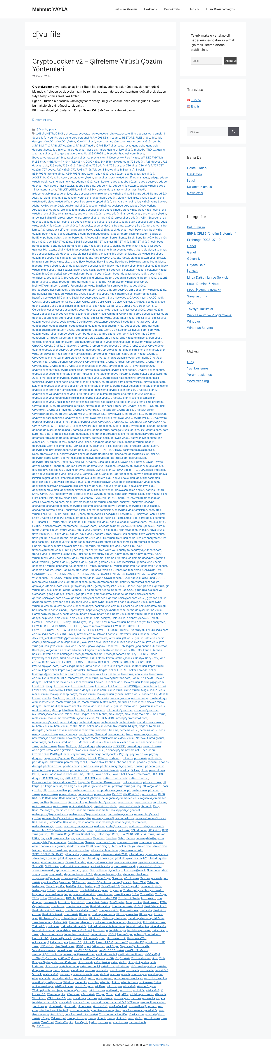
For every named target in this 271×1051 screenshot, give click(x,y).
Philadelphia (96, 762)
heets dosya (88, 613)
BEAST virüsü (122, 241)
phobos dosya (52, 766)
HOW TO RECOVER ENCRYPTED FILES (56, 626)
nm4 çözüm (156, 738)
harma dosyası (135, 609)
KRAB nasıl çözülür (53, 662)
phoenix (139, 766)
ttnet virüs (146, 910)
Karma (147, 650)
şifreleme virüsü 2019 (114, 854)
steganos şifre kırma (135, 874)
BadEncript (39, 237)
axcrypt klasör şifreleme (108, 225)
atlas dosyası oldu (79, 221)
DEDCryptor (88, 461)
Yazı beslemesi (198, 368)
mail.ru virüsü (40, 694)
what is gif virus (110, 982)
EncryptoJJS (126, 513)
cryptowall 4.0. (134, 413)
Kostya (139, 658)
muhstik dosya (69, 722)
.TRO (149, 149)
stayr (164, 870)
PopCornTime (74, 774)
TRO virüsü (83, 898)
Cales (77, 301)
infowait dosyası (107, 634)
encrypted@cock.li (91, 513)
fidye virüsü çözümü (125, 533)
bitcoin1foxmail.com (74, 257)
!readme (115, 137)
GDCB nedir (149, 577)
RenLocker (69, 822)
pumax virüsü (102, 794)
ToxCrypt (161, 894)
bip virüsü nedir (51, 257)
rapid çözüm (125, 802)
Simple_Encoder (75, 862)
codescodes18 (58, 325)
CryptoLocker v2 (147, 389)
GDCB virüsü (57, 581)
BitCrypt (93, 257)
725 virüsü (68, 165)
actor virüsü (116, 177)
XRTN (124, 994)
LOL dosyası (62, 686)
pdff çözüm (155, 758)
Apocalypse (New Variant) (140, 205)
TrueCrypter (117, 902)
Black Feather (87, 261)
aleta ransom (52, 197)
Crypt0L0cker (138, 345)
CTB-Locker (73, 425)
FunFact (83, 553)
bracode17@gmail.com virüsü (114, 281)
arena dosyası (87, 209)
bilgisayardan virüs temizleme (90, 249)
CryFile (58, 345)
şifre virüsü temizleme (104, 850)
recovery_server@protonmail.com (113, 818)
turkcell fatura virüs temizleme (106, 926)
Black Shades (104, 261)
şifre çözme (143, 846)
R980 (161, 794)
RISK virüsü (56, 834)
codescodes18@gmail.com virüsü (53, 329)
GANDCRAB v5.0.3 (113, 573)
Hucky (124, 629)
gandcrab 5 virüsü (43, 565)
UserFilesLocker (64, 946)
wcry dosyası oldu (155, 978)
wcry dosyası (104, 978)
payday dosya (139, 754)
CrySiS (45, 425)
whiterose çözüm (150, 982)
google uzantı (84, 593)
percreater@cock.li (75, 762)
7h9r (88, 169)
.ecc (120, 145)
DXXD (160, 489)
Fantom (160, 525)
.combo (156, 141)
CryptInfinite (39, 361)
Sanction (111, 838)
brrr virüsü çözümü (154, 289)
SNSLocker (52, 866)
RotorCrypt (104, 834)
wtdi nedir (112, 990)
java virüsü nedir (75, 646)
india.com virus (51, 634)
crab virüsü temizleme (133, 337)
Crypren (95, 345)
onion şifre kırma (42, 750)
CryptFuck (156, 357)
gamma (98, 557)
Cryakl (48, 345)
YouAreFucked (118, 1006)
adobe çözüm (129, 181)
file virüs (96, 537)
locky (49, 686)
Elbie (50, 497)
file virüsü (109, 537)
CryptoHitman (154, 361)
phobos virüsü (90, 766)
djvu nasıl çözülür (53, 469)
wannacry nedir (82, 974)
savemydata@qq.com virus (49, 842)
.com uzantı (127, 141)
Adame (53, 181)
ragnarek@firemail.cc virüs (122, 798)
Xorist (109, 994)
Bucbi (75, 297)
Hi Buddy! (66, 622)
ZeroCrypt (47, 1022)
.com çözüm (111, 141)
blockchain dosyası (108, 269)
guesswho (98, 601)
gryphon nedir (61, 601)
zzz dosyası (120, 1022)
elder (67, 497)
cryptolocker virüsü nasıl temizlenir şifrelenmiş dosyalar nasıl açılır (72, 401)
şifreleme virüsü (90, 854)
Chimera (112, 313)
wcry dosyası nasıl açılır (128, 978)
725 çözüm (137, 161)
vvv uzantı (132, 970)
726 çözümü (100, 165)
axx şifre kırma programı (70, 229)
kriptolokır (79, 670)
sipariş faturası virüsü (100, 862)
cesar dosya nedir (66, 309)
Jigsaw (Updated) (107, 646)
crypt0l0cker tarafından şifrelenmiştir (125, 349)
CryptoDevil (76, 361)
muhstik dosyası (89, 722)
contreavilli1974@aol (45, 337)
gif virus (159, 585)
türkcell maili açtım (137, 926)
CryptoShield (125, 409)
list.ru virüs (91, 677)
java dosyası (111, 641)
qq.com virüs (148, 794)
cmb (130, 313)
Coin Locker (119, 329)
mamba (46, 698)
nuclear (111, 742)
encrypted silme (76, 509)
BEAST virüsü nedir (144, 241)
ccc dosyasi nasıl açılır (65, 305)
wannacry (66, 974)
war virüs (44, 978)
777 (73, 169)
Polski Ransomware (53, 774)
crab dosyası (80, 337)
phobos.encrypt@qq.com (116, 766)
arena (56, 209)
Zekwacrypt (58, 1018)
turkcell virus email (43, 930)
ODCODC (119, 746)
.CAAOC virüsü (86, 141)
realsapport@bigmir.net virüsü (87, 814)
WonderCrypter (146, 986)
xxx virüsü (65, 1002)
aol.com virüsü (97, 205)
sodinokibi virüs (100, 866)
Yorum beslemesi (200, 375)
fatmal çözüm (49, 529)
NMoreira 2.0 (97, 742)
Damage (162, 425)
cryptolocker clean (71, 369)
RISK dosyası (139, 830)
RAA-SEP (38, 798)
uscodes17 (121, 942)
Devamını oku (42, 120)
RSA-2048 (126, 834)
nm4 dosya (39, 742)
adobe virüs (104, 185)
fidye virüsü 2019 (42, 533)
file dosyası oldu (80, 537)
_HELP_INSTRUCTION (50, 133)
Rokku (76, 834)
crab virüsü (111, 337)
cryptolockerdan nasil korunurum (106, 405)
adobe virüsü (148, 185)
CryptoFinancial (94, 361)
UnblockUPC (40, 938)
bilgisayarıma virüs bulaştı (126, 249)
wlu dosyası (114, 986)
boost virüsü (54, 277)
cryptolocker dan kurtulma (76, 373)
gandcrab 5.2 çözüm (154, 565)
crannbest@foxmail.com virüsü (132, 341)
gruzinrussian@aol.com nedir (89, 597)
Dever (123, 461)
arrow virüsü (105, 217)
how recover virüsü (114, 622)
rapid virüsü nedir (129, 806)
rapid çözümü (143, 802)
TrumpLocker (134, 902)
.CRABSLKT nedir (83, 145)
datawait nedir (100, 437)
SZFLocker (78, 882)
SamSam (98, 838)
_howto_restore (120, 133)
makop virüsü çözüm (110, 694)
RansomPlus (76, 802)
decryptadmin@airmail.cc (138, 449)
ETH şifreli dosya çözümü (149, 517)
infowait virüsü (128, 634)
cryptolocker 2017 (96, 365)
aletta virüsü (55, 201)
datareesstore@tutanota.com (50, 437)
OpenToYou (147, 750)
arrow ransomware (69, 217)
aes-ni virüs (123, 189)
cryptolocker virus (64, 393)
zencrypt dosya (77, 1018)
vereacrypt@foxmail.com (79, 954)
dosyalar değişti (42, 481)
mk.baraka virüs (95, 710)
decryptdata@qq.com (100, 453)
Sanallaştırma (197, 296)
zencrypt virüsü (116, 1018)
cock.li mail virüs (101, 317)
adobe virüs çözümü (125, 185)
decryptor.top (137, 457)
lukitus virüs (114, 689)
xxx (69, 998)
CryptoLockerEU (138, 405)
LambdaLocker (146, 670)
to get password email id (79, 894)
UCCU (112, 934)
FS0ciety (54, 553)
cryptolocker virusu (97, 397)
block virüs (129, 265)
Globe (66, 589)
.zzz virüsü (45, 153)
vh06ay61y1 (152, 954)
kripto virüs (123, 665)
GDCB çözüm (112, 577)
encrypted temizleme (100, 509)
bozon (109, 277)
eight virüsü (129, 493)
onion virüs (81, 750)
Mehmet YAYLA (50, 9)
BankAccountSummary (94, 237)
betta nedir (73, 245)
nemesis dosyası (56, 730)
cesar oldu (104, 309)
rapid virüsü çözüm (105, 806)
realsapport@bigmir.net (125, 810)
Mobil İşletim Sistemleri (204, 290)
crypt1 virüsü (137, 353)
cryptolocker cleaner (97, 369)
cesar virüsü (137, 309)
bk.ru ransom (40, 261)
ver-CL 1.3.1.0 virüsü (111, 950)
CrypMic (83, 345)
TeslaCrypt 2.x (75, 886)
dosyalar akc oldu (124, 477)
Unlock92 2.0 (104, 942)
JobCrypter (127, 646)
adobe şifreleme (85, 185)
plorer (144, 770)
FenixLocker (110, 529)
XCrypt (100, 994)
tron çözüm (148, 898)
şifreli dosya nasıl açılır (99, 858)
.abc (147, 137)
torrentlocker (104, 894)
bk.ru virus (56, 261)
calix (93, 301)
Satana (130, 838)
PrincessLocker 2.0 (64, 782)
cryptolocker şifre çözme (84, 381)
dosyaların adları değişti (129, 489)
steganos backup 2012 (78, 874)
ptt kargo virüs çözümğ (126, 786)
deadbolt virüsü (134, 441)
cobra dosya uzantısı (147, 313)
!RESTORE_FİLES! (132, 137)
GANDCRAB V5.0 (63, 573)
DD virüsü (52, 441)
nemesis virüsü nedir (152, 730)
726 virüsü (145, 165)
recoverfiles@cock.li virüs (58, 818)
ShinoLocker (118, 846)
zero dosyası (152, 1018)
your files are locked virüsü (81, 1014)
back (89, 229)
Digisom (110, 465)
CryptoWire (160, 417)
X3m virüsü (88, 994)
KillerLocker (67, 658)
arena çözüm (69, 209)
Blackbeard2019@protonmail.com (136, 261)
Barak (131, 237)
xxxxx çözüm (81, 1002)
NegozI (143, 726)
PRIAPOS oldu (73, 778)
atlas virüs (98, 221)
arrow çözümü (113, 213)
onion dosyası (152, 746)
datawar (136, 437)
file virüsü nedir (125, 537)
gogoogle (141, 589)
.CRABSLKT (39, 145)
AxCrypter (47, 229)
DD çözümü (149, 437)
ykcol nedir (55, 1006)
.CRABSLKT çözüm (60, 145)
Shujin (131, 846)
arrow (81, 213)
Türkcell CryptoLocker (45, 926)
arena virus (129, 209)
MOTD (100, 718)
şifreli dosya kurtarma (71, 858)
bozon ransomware (127, 277)
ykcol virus (84, 1006)
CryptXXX (104, 421)
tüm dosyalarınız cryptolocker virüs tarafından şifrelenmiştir (105, 922)
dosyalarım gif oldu (115, 485)
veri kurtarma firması (130, 954)
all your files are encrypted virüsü (90, 201)
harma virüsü (154, 609)
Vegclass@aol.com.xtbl (134, 946)
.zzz (34, 153)
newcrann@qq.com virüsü (48, 738)
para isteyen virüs (74, 754)
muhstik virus (40, 726)
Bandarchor (54, 237)
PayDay (123, 754)
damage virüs (100, 429)
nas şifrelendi (103, 726)
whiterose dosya (42, 986)
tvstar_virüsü (98, 934)
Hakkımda (150, 9)
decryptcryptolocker (72, 453)
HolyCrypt (94, 622)
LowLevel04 (55, 689)
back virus (141, 229)
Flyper (73, 549)
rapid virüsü (60, 806)
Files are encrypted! (148, 537)
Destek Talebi (173, 9)
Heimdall (149, 613)
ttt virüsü (94, 918)
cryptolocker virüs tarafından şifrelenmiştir (58, 397)
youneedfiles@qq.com (142, 1006)
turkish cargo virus (138, 930)
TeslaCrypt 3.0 (110, 886)
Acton (64, 177)
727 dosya (48, 169)
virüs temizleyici (90, 966)
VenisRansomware (43, 950)
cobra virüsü (81, 317)
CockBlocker (84, 321)
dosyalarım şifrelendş (100, 489)
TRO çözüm (39, 898)
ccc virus (85, 305)
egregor (108, 493)
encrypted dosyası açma (143, 505)
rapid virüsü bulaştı (80, 806)
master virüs (46, 701)
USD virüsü (46, 946)
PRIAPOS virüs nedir (115, 778)
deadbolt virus (114, 441)
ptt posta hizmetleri (55, 790)
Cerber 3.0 (128, 305)
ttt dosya (84, 914)
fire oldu (78, 545)
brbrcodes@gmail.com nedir (49, 289)
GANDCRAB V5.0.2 (88, 573)
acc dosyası (132, 173)
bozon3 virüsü (41, 281)
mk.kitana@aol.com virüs (47, 714)
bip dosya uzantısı (154, 249)
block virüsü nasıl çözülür (56, 269)
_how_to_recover (76, 133)
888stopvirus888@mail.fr (118, 169)
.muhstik (138, 149)
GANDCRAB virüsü (60, 577)
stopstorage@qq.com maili (78, 878)
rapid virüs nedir (42, 806)
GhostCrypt (134, 585)
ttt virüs (83, 918)
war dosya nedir (120, 974)
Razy (156, 806)
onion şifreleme (63, 750)
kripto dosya (92, 665)
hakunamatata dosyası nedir (49, 609)
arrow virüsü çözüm (127, 217)
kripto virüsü (139, 665)
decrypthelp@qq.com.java (77, 457)
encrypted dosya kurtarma (110, 505)
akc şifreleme (98, 193)
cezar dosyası (41, 313)
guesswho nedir (116, 601)
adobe (115, 181)
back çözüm (101, 229)
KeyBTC (137, 653)
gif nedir (148, 585)
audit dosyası (137, 221)
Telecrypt (153, 882)
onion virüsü (96, 750)
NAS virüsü (120, 726)
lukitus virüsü (132, 689)
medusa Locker (127, 701)
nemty (36, 734)
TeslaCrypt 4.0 (130, 886)
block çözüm (52, 265)
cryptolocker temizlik (122, 389)
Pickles (135, 770)
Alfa (66, 201)
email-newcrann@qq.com (48, 501)
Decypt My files (70, 461)
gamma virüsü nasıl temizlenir (117, 561)
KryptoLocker (107, 670)
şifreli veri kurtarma (52, 862)
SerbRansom (76, 842)
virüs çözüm (118, 962)
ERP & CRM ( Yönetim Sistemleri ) (211, 233)
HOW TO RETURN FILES (126, 626)
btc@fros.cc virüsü (44, 297)
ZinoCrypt (81, 1022)
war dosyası (139, 974)
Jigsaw (90, 646)
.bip (154, 137)
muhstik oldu (127, 722)
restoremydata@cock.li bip (111, 826)
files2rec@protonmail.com (102, 541)
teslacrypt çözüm (151, 886)
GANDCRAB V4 (151, 569)
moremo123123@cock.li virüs (76, 718)
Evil (150, 521)
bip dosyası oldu (66, 253)
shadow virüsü (76, 846)
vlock (56, 970)
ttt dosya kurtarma (103, 914)
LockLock (38, 686)
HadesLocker (129, 605)
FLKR (65, 549)
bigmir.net (118, 245)
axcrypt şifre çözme (137, 225)
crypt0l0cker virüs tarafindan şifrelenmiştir (65, 353)
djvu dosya (156, 465)
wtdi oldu (125, 990)
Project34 (84, 782)
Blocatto (37, 265)
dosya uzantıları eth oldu (96, 477)
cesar (50, 309)
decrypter (121, 453)
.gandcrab (137, 145)
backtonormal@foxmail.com (130, 233)
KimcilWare (81, 658)
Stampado (153, 870)
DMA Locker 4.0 (127, 469)
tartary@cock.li (121, 882)
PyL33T (117, 794)
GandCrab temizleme (128, 569)
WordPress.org (198, 381)
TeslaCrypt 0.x (55, 886)
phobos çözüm (126, 762)
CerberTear (39, 309)
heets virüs (119, 613)
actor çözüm (85, 177)
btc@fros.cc (125, 293)
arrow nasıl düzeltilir (44, 217)
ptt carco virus (152, 782)
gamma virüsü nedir (148, 561)
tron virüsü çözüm (97, 902)
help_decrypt (102, 617)
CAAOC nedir (155, 297)
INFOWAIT (68, 634)
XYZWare (133, 1002)
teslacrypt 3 (92, 886)
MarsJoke (103, 698)
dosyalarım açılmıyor (45, 485)
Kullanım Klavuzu (126, 9)
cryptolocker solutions (154, 385)
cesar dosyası (87, 309)
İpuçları (52, 129)
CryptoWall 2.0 (78, 413)
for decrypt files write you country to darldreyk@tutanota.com (123, 549)
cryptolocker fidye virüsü (85, 377)
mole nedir (131, 714)
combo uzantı (106, 333)
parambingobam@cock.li (102, 754)
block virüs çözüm (148, 265)
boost (89, 273)
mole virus (158, 714)
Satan (121, 838)
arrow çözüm (94, 213)
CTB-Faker (57, 425)
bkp (67, 261)
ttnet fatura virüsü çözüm (47, 910)
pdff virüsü (56, 762)
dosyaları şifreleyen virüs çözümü (139, 481)
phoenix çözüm (154, 766)
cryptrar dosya (52, 421)
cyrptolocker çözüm (143, 425)
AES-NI (92, 189)
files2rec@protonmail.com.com (139, 541)
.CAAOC (48, 141)
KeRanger (66, 653)
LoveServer (39, 689)
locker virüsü (132, 682)
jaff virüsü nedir (154, 638)
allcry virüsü (142, 201)
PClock (92, 758)
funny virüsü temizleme (78, 557)
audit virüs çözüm (51, 225)
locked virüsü (84, 682)
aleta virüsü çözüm (145, 197)
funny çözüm (105, 553)
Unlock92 (89, 942)
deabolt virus (75, 441)
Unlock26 (75, 942)
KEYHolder (150, 653)
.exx (127, 145)
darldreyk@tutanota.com (145, 429)
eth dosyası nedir (100, 517)
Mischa (79, 710)
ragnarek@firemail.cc (92, 798)
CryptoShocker (144, 409)
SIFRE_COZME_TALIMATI (47, 854)
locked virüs (67, 682)
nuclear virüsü (48, 746)
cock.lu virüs (67, 321)
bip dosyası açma (43, 253)
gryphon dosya (41, 601)
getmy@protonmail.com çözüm (139, 581)
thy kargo (116, 890)
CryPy (36, 425)
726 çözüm (84, 165)
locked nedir (51, 682)
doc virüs (61, 473)
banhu (67, 237)
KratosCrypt (67, 665)
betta (160, 241)
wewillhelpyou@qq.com (47, 982)
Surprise (117, 878)
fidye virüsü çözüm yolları (95, 533)
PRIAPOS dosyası (52, 778)
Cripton (157, 341)
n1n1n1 (73, 726)
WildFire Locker (64, 986)
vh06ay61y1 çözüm (44, 958)
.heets (47, 149)
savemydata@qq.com (150, 838)
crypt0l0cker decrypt (55, 349)
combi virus (49, 333)
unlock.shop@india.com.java (50, 942)
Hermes (37, 622)
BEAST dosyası (83, 241)
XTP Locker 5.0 (56, 998)
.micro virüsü (124, 149)
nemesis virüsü (129, 730)
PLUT (35, 774)
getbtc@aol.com (76, 581)
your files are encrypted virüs (139, 1010)
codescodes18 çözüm (83, 325)
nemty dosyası (68, 734)
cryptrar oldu (71, 421)
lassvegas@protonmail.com (49, 674)
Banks (114, 237)
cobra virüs (66, 317)
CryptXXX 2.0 (120, 421)
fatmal (36, 529)
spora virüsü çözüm (149, 866)
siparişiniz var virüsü (150, 862)
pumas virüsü (49, 794)
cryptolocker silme (99, 385)
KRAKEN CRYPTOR (110, 662)
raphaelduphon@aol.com (101, 802)
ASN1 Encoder (150, 217)
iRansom (143, 634)
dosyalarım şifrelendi (73, 489)
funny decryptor (124, 553)
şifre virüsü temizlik (131, 850)
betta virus (88, 245)
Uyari (87, 946)
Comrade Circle (145, 333)
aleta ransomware (72, 197)
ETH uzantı (39, 521)
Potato (89, 774)
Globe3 (76, 589)
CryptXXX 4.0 (156, 421)
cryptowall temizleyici (96, 417)
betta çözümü (40, 245)
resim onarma (86, 822)
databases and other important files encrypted (105, 433)
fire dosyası (64, 545)
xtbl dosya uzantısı (141, 994)
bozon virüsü (148, 277)
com (144, 329)
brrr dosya (135, 289)
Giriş (190, 362)
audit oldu (153, 221)
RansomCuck (58, 802)
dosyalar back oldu (148, 477)
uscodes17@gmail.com (143, 942)
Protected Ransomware (105, 782)
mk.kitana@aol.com (146, 710)
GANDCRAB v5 (41, 573)
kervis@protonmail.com (88, 653)
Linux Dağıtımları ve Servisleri (208, 277)
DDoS (62, 441)
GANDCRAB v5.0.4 (138, 573)
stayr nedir (55, 874)
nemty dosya (49, 734)
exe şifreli (159, 521)
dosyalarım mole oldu (45, 489)
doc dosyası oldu (43, 473)
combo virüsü (125, 333)
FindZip (36, 545)
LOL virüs (101, 686)
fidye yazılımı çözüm (151, 533)
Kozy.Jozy (151, 658)
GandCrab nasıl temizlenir (97, 569)
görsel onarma (103, 593)
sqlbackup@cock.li (108, 870)
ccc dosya (152, 301)
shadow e (145, 842)
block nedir (114, 265)
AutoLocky (85, 225)
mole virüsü (39, 718)
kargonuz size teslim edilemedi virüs (107, 650)
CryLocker (70, 345)
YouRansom (136, 1014)
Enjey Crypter (40, 517)
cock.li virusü (50, 321)
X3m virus (73, 994)
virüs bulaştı (85, 962)
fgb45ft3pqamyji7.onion (133, 529)
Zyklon (93, 1022)
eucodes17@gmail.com (131, 521)
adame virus (66, 181)
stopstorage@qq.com (46, 878)
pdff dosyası (40, 762)
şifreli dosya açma (156, 854)
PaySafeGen (78, 758)
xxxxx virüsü (118, 1002)
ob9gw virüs (104, 746)
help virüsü (61, 617)
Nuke (61, 746)
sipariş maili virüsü (125, 862)
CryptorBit (91, 409)
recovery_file (83, 818)
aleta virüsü (125, 197)
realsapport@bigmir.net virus (50, 814)
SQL (190, 302)
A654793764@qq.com (80, 173)
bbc (49, 241)
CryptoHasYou (135, 361)
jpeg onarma (143, 646)
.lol (54, 149)
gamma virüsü (60, 561)
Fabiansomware (51, 525)
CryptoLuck (157, 405)
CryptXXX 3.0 (138, 421)
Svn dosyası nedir (151, 878)
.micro (61, 149)
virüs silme (51, 966)
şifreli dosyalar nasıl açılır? (131, 858)
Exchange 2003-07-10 (204, 240)
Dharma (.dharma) (52, 465)
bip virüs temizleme (124, 253)
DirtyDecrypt (124, 465)
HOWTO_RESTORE (107, 629)
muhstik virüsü (59, 726)
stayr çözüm (40, 874)
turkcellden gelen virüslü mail (74, 930)
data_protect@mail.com (60, 433)
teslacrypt (38, 886)
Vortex (65, 970)
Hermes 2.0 (51, 622)
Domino (87, 473)
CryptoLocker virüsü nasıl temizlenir (132, 397)
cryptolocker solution (125, 385)
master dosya (139, 698)
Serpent (90, 842)
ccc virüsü (99, 305)
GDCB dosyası (131, 577)
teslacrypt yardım (67, 890)
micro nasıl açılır (53, 706)
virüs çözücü (102, 962)
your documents (79, 1010)
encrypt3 (149, 501)
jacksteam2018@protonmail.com (65, 638)
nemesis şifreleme (107, 730)
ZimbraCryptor (64, 1022)
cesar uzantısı (120, 309)
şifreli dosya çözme (44, 858)
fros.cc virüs (40, 553)
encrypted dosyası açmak (48, 509)
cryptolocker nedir (56, 381)
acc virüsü (147, 173)
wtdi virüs (139, 990)
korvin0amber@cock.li (120, 658)
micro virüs (90, 706)
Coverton (65, 337)
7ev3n (80, 169)
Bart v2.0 (148, 237)
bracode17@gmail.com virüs (76, 281)
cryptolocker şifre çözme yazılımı (122, 381)
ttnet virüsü (71, 914)
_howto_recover (98, 133)
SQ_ (92, 870)
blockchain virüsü (132, 269)
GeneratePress (159, 1045)
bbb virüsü (38, 241)
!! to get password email (146, 133)
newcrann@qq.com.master (82, 738)
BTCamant (63, 297)
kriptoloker (64, 670)
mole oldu (145, 714)
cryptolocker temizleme (93, 389)
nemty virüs (86, 734)
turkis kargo (100, 930)
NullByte (71, 746)
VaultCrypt (112, 946)
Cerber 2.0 (113, 305)
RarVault (146, 806)
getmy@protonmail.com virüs (50, 585)
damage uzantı (82, 429)
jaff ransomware (97, 638)
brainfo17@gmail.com (45, 285)
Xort (117, 994)
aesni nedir (138, 189)
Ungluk (77, 938)
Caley (85, 301)
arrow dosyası (132, 213)
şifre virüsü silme (79, 850)
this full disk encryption (94, 890)
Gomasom (38, 593)
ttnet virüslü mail (52, 914)
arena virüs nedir (148, 209)
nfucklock (107, 738)
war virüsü (80, 978)
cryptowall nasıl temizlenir (48, 417)
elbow (58, 497)
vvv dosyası (117, 970)
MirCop (56, 710)
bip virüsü (144, 253)
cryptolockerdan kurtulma (68, 405)
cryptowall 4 (115, 413)
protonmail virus (132, 782)
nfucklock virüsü (124, 738)
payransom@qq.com (57, 758)
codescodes (40, 325)
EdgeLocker (81, 493)
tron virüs (64, 902)
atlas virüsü (113, 221)
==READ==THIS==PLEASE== (65, 161)
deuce (115, 461)
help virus (47, 617)
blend (161, 261)
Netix (129, 734)
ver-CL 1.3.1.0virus (136, 950)
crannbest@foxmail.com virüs (93, 341)
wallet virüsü (50, 974)
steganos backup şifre (107, 874)
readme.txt (103, 810)
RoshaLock (88, 834)
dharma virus (95, 465)
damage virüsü (120, 429)
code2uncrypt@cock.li (108, 321)
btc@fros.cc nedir (145, 293)
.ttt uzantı (159, 149)
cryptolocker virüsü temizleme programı (138, 401)
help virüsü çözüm (81, 617)
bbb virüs (161, 237)
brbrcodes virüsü (134, 285)
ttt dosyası (145, 914)
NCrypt (132, 726)
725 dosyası (153, 161)
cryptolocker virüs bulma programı (98, 393)
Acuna (137, 177)
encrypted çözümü (81, 505)
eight (117, 493)
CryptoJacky (40, 365)
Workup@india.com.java (47, 990)
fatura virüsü (67, 529)
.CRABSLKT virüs (106, 145)
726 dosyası (117, 165)
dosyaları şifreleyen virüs (102, 481)
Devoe (140, 461)
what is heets (129, 982)
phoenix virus (60, 770)
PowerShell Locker (123, 774)
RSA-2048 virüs (144, 834)
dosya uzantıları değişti (65, 477)
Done (96, 473)
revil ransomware (105, 830)
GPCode (118, 593)
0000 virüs (92, 161)
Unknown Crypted (94, 938)
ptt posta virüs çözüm (81, 790)
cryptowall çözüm (156, 413)
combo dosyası (87, 333)
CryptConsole (41, 357)
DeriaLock (104, 461)
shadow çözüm (106, 842)
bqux (54, 281)
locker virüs (115, 682)
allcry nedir (126, 201)
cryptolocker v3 (42, 393)
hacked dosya (84, 605)
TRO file (70, 898)
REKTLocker (39, 822)
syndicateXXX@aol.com (56, 882)
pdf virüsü (140, 758)
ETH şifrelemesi (121, 517)
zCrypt (45, 1018)
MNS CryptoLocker (86, 714)
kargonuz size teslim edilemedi (65, 650)
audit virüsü (70, 225)
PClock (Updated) (109, 758)
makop (54, 694)
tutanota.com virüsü (76, 934)
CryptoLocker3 (41, 405)
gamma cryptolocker (118, 557)
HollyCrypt (79, 622)
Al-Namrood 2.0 (156, 193)
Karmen (157, 650)
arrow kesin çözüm (154, 213)
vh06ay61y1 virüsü (118, 958)
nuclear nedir (144, 742)
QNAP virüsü (131, 794)
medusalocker (146, 701)
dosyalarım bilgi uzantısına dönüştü (80, 485)
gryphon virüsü (80, 601)
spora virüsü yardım (68, 870)
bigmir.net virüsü (136, 245)
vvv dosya (77, 970)
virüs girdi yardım (138, 962)
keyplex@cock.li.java (45, 658)
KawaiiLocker (50, 653)
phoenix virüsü (79, 770)
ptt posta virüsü (137, 790)
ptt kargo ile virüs (51, 786)
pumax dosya (67, 794)
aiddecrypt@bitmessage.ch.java (52, 193)
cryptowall (61, 413)
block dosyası (70, 265)
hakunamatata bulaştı (152, 605)
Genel (191, 246)
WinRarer (100, 986)
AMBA (45, 205)
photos (124, 770)
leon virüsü (141, 674)
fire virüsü (103, 545)
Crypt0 (124, 345)
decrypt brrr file (102, 445)
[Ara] (233, 131)
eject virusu (152, 493)
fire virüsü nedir (119, 545)
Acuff (128, 177)
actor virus (101, 177)
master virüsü (90, 701)
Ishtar (153, 634)
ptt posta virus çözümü (111, 790)
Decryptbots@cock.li (45, 453)
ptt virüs (153, 790)
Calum (109, 301)
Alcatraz (37, 197)
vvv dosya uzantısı (96, 970)
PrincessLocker (41, 782)
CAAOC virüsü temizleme (48, 301)
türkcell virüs (158, 926)
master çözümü (120, 698)
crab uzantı (96, 337)
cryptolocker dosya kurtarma (112, 373)
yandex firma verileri (152, 1002)
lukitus (68, 689)
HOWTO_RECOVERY (45, 629)
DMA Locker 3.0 (105, 469)
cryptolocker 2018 (120, 365)
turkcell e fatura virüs (73, 926)
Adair (44, 181)
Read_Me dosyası (43, 810)
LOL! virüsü (115, 686)
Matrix (104, 701)
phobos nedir (71, 766)
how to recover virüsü (96, 626)
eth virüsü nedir (106, 521)
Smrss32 (38, 866)
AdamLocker (102, 181)
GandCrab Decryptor (67, 569)
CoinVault (134, 329)
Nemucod (101, 734)
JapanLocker (72, 641)
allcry (115, 201)
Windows (194, 321)
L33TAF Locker (126, 670)
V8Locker (98, 946)
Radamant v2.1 (68, 798)
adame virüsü (84, 181)
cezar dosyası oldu (62, 313)
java (84, 641)
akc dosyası (81, 193)
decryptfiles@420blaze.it (143, 453)
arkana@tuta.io (67, 213)
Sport (85, 870)
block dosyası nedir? (93, 265)
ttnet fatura (57, 906)
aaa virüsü (102, 173)
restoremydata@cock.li (78, 826)
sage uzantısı (61, 838)
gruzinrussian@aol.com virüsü (126, 597)
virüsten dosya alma (143, 966)
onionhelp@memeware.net (122, 750)
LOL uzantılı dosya (82, 686)
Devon (149, 461)
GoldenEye (155, 589)
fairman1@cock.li (120, 525)
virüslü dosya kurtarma (115, 966)
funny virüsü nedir (52, 557)
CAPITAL (139, 301)
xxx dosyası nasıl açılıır (145, 998)
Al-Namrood (137, 193)
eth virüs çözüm (71, 521)
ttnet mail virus (129, 910)
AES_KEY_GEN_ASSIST (72, 189)
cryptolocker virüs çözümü (137, 393)
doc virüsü (74, 473)
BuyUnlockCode (118, 297)
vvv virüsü (161, 970)
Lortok (162, 686)
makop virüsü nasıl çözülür (140, 694)
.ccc (99, 141)
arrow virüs (90, 217)
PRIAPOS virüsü (138, 778)
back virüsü (49, 233)
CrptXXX (37, 345)
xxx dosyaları (122, 998)
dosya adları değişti (145, 473)
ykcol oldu (70, 1006)
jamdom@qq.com (52, 641)
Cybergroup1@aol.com (96, 425)
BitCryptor (123, 257)
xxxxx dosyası (100, 1002)
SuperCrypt (103, 878)
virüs (155, 958)
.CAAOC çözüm (65, 141)
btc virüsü (66, 293)
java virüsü (56, 646)
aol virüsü (81, 205)
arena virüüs (48, 213)
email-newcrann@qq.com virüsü (86, 501)
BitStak (161, 257)
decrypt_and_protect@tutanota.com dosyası (60, 449)
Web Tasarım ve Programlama (209, 315)
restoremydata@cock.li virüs (146, 826)
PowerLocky (102, 774)
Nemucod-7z (116, 734)
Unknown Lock (116, 938)
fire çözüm (49, 545)
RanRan (44, 802)
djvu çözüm (140, 465)
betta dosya (58, 245)
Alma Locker (158, 201)
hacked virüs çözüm (107, 605)
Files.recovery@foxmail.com (67, 541)
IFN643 (150, 629)
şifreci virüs (72, 854)
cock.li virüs (143, 317)
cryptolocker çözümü (45, 373)
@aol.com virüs (76, 157)
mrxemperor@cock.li (45, 722)
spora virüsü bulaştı (123, 866)
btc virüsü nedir (106, 293)
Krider (79, 665)
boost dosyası (122, 273)
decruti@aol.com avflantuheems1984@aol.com (61, 445)
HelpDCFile (118, 617)
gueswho (47, 605)
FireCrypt (136, 545)
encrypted (38, 505)
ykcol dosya (39, 1006)
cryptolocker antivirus (45, 369)
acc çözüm (117, 173)
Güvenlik (42, 129)
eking (164, 493)
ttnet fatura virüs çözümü (127, 906)
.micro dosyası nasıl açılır (82, 149)
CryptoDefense (58, 361)
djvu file (37, 469)
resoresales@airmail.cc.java (113, 822)
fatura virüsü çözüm (89, 529)
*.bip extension (96, 157)
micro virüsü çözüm (110, 706)
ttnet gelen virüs (109, 910)
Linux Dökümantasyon (220, 9)
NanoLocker (86, 726)
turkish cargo (117, 930)
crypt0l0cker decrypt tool (85, 349)
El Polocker (39, 497)
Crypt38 (152, 353)
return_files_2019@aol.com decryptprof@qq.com (62, 830)
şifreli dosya (136, 854)
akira (125, 193)
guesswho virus (137, 601)
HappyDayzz (77, 609)
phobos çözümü (147, 762)
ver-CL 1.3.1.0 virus (85, 950)
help (158, 613)
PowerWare (143, 774)
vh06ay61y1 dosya (70, 958)
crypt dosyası (109, 345)
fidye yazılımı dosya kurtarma (50, 537)
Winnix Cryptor (84, 986)
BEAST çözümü (62, 241)
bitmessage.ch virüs (143, 257)
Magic (145, 689)
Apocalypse (115, 205)
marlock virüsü (86, 698)
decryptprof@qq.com (45, 461)
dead (88, 441)
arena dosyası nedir (109, 209)
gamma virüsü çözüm (84, 561)
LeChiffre (114, 674)
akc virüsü (114, 193)
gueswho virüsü (64, 605)
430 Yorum (43, 1026)
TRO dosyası (56, 898)
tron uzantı (50, 902)
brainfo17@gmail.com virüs (77, 285)
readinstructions (66, 810)
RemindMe (55, 822)
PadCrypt (56, 754)
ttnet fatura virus (100, 906)
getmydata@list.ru (81, 585)
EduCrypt (96, 493)
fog (81, 549)
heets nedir (104, 613)
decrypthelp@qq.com (45, 457)
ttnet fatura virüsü (155, 906)
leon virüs (127, 674)
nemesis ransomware (81, 730)
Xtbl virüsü (38, 998)
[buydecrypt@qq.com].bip (48, 157)
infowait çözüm (86, 634)
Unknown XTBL (136, 938)
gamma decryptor (143, 557)
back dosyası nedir (122, 229)
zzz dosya (104, 1022)
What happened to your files (81, 982)
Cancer (127, 301)
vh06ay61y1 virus (94, 958)
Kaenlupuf (38, 650)
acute (145, 177)
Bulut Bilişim (196, 227)
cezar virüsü (98, 313)
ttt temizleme (69, 918)
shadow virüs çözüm (52, 846)
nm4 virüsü (68, 742)
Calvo (118, 301)
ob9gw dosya (86, 746)
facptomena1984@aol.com (79, 525)
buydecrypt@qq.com (93, 297)
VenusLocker (64, 950)
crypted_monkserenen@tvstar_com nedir (122, 357)
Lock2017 (138, 677)
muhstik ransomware (150, 722)
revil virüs (123, 830)
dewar (36, 465)
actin (56, 177)
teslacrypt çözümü (43, 890)
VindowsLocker (140, 958)
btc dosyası (39, 293)
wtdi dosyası (97, 990)
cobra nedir (50, 317)
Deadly (149, 441)
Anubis (69, 205)
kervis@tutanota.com (117, 653)
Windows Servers (200, 328)
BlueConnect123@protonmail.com (63, 273)
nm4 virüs (54, 742)
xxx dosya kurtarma (99, 998)
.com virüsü (143, 141)
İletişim (194, 9)
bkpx (74, 261)
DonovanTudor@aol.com (116, 473)
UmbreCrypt (125, 934)
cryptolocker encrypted (54, 377)
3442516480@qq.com (114, 161)
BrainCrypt (140, 281)
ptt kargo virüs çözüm (97, 786)
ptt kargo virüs (73, 786)
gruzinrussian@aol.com (139, 593)
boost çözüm (103, 273)
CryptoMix (38, 409)
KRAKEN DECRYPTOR (137, 662)
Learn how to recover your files (87, 674)
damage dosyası (42, 429)
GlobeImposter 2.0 (114, 589)
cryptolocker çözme (123, 369)
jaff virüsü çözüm (132, 638)
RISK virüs (154, 830)
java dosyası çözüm (132, 641)
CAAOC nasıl (137, 297)
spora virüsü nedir (43, 870)
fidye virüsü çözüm (66, 533)
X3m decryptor (56, 994)
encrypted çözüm (57, 505)
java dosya (95, 641)
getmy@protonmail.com (103, 581)
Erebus (69, 517)
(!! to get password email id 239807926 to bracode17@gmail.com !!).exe (99, 153)
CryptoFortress (115, 361)
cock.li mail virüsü (123, 317)
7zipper (96, 169)
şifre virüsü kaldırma (55, 850)
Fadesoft (103, 525)
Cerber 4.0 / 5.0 (146, 305)
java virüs (152, 641)
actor (73, 177)
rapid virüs (159, 802)
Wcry (91, 978)
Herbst (154, 617)
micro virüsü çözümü (137, 706)
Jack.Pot (37, 638)
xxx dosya (79, 998)
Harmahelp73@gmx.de (46, 613)
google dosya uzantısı (60, 593)
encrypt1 (125, 501)
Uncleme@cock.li (60, 938)
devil (132, 461)
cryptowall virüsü (121, 417)
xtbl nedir (160, 994)
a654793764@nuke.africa (48, 173)
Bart (138, 237)
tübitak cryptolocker (114, 918)
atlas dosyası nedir (55, 221)
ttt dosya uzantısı (127, 914)
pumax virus (85, 794)
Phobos (110, 762)
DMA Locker (86, 469)
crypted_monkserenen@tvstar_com (73, 357)
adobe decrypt (148, 181)
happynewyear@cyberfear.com (105, 609)
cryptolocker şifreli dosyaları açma (65, 385)
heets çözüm (70, 613)
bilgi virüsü (64, 249)
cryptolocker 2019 (144, 365)
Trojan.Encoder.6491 (104, 898)
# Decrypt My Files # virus (123, 157)
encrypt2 (137, 501)
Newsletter (195, 193)
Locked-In (100, 682)
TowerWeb (147, 894)
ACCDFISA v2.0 (42, 177)
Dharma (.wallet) (75, 465)
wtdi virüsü (152, 990)
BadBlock (155, 233)
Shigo (105, 846)
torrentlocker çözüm (126, 894)
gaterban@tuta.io (83, 577)
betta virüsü (103, 245)
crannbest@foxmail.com (58, 341)
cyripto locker (120, 425)
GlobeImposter (91, 589)
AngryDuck (57, 205)
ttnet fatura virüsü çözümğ (81, 910)
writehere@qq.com (75, 990)
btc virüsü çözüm (84, 293)
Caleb (68, 301)
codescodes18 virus (110, 325)
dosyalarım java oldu (141, 485)
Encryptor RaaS (145, 513)
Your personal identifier (113, 1014)
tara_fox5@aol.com (99, 882)
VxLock (37, 974)
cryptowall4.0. (142, 417)
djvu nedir (71, 469)
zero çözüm (135, 1018)
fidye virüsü (157, 529)
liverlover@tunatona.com (115, 677)
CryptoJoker (57, 365)
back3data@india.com (72, 233)
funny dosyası (144, 553)
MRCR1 (109, 718)
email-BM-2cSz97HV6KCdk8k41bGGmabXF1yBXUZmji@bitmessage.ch (115, 497)
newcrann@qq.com (146, 734)
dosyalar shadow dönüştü (69, 481)
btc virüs (53, 293)
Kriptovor (92, 670)
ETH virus (53, 521)
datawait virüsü (119, 437)
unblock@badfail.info (147, 934)
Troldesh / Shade (129, 898)
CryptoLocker (75, 365)
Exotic (36, 525)
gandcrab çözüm (42, 569)
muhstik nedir (109, 722)
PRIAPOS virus (92, 778)
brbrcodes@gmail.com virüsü (87, 289)
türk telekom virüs (154, 922)
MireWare (68, 710)
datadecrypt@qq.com (148, 433)
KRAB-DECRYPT (76, 662)
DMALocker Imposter (152, 469)
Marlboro (58, 698)
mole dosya (116, 714)
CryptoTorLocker (42, 413)
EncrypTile (110, 513)
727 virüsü (63, 169)
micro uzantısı (72, 706)
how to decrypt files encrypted (146, 622)
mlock (68, 714)
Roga (67, 834)
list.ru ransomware (71, 677)
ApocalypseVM (41, 209)
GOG (130, 589)
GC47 (99, 577)
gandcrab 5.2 (131, 565)
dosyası (150, 489)
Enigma (161, 513)
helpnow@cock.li (137, 617)
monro (52, 718)
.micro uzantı (107, 149)
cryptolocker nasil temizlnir (119, 377)
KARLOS (136, 650)
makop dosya (68, 694)
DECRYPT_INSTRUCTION (105, 449)
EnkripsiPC (57, 517)
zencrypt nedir (97, 1018)
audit (124, 221)
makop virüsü (87, 694)
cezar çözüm (155, 309)
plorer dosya (157, 770)
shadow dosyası (127, 842)
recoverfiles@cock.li (120, 814)
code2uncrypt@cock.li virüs (140, 321)
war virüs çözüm (62, 978)
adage (154, 177)
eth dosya (81, 517)
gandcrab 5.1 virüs (84, 565)
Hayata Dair (196, 265)
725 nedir (55, 165)
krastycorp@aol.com (45, 665)
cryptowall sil (73, 417)
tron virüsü (77, 902)
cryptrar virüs (88, 421)
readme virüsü (86, 810)
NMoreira (82, 742)
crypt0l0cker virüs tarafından (110, 353)
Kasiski (36, 653)
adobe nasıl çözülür (62, 185)
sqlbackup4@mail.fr (133, 870)
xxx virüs (52, 1002)
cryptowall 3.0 (97, 413)
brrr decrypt (119, 289)
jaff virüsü (115, 638)
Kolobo (100, 658)
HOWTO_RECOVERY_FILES (77, 629)
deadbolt (98, 441)
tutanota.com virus (51, 934)
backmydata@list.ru (99, 233)
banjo (75, 237)
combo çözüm (67, 333)
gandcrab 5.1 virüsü (110, 565)
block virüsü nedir (84, 269)
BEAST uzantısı (103, 241)
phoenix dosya (41, 770)
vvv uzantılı (147, 970)
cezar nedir (82, 313)
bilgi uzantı (49, 249)
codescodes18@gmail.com (142, 325)
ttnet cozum (150, 902)
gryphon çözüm (156, 597)
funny (92, 553)
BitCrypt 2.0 (107, 257)
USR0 (79, 946)
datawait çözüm (80, 437)
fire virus (90, 545)
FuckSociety (68, 553)
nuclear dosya (126, 742)
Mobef (103, 714)
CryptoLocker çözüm (151, 369)
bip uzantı (105, 253)
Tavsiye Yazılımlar (200, 309)
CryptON (78, 409)
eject (141, 493)
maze (112, 701)
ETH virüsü (88, 521)
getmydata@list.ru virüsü (110, 585)
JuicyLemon (159, 646)
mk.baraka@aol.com (120, 710)
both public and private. (89, 277)
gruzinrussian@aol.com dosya (51, 597)
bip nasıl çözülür (87, 253)
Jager (35, 641)
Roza (115, 834)
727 (155, 165)
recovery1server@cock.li (151, 818)
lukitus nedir (98, 689)
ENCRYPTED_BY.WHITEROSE (59, 513)
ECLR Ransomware (60, 493)
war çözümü (101, 974)
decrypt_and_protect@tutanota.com (135, 445)
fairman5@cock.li (143, 525)
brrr (109, 289)
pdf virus (127, 758)
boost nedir (139, 273)
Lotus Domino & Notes (203, 284)
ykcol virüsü (100, 1006)
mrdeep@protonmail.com (131, 718)
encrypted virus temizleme (130, 509)
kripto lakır (108, 665)
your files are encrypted (105, 1010)
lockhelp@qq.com (152, 682)
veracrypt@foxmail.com (47, 954)
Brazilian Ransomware (109, 285)
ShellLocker (93, 846)
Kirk (92, 658)
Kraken (92, 662)
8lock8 (140, 169)
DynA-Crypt (39, 493)
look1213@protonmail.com (140, 686)
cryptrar (37, 421)
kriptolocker (49, 670)
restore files (139, 822)
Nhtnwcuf (142, 738)
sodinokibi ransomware (74, 866)
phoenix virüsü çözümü (104, 770)
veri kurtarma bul (106, 954)
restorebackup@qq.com (47, 826)
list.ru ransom (50, 677)
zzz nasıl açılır (137, 1022)
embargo (112, 501)
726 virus (132, 165)
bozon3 (162, 277)
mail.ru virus (157, 689)
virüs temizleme (69, 966)
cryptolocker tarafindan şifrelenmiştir (54, 389)
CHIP (122, 313)
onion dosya (134, 746)
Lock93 (149, 677)
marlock (71, 698)
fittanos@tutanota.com (46, 549)
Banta (122, 237)
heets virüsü (135, 613)
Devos (159, 461)
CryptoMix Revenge (59, 409)
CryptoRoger (107, 409)
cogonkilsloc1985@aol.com (93, 329)
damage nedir (62, 429)
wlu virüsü (129, 986)
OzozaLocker (40, 754)
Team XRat (139, 882)
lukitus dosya (82, 689)
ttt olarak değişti (49, 918)
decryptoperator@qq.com (111, 457)
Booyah (68, 277)
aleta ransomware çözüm (100, 197)
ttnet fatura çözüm (77, 906)
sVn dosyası (131, 878)
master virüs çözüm (68, 701)
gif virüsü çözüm (51, 589)
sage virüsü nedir (81, 838)
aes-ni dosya (107, 189)
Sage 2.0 (46, 838)
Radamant (51, 798)
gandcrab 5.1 (64, 565)
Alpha (35, 205)
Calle (101, 301)
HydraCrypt (136, 629)
